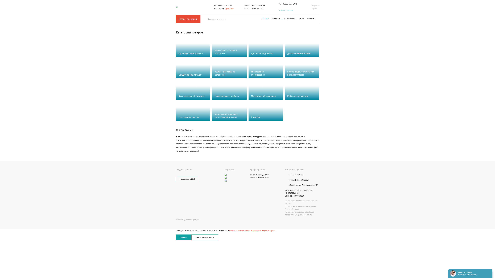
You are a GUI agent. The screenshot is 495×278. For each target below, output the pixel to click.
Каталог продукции (188, 19)
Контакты (311, 19)
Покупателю (289, 19)
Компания (276, 19)
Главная (265, 19)
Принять (183, 237)
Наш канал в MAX (187, 179)
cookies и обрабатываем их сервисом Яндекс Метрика (252, 231)
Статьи (301, 19)
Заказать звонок (286, 11)
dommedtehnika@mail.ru (298, 180)
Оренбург (229, 9)
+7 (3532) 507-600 (288, 3)
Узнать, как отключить (204, 237)
